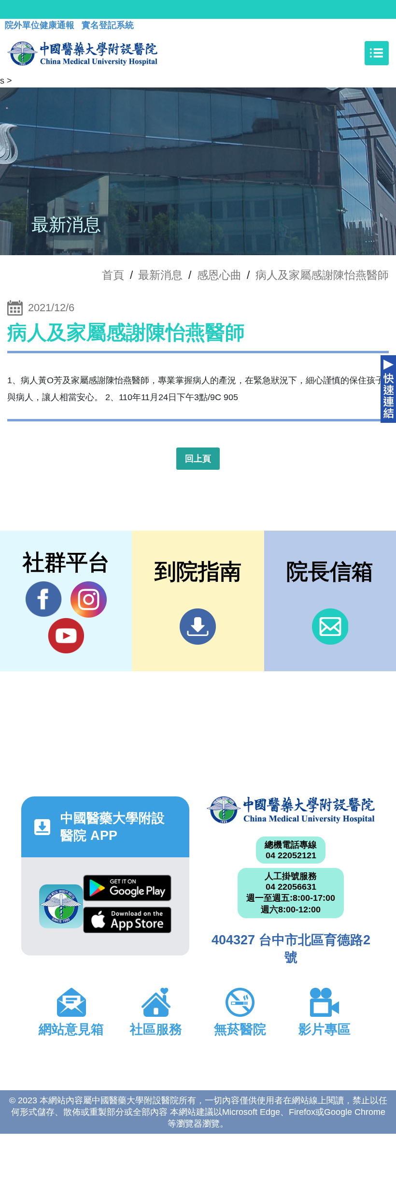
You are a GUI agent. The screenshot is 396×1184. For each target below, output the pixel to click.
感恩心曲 (219, 275)
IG (89, 599)
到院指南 (198, 626)
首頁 (113, 275)
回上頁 (198, 458)
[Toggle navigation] (377, 53)
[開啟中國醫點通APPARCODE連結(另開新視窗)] (61, 906)
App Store (127, 923)
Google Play (127, 891)
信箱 (330, 626)
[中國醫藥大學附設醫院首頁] (82, 53)
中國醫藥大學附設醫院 (291, 809)
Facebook (44, 599)
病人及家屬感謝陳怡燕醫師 (322, 275)
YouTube (66, 636)
